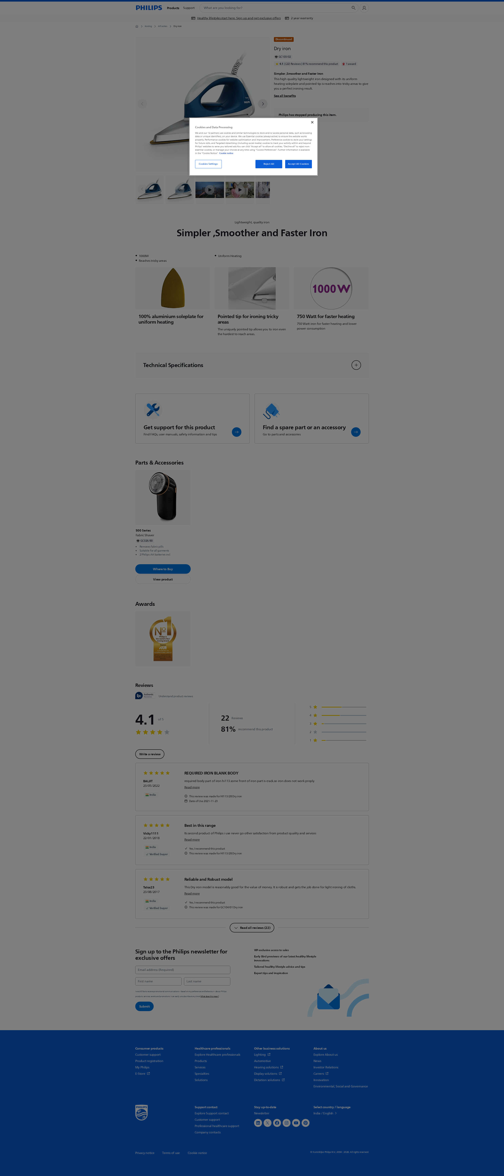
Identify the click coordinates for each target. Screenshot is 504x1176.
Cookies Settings (208, 164)
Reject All (269, 164)
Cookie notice (226, 153)
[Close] (312, 122)
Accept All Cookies (298, 164)
